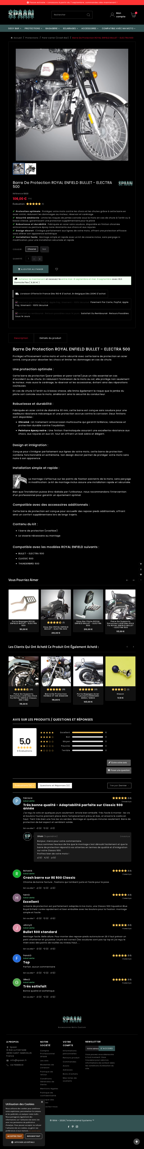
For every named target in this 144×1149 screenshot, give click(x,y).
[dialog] (24, 1122)
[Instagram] (77, 1126)
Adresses (68, 1070)
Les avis (44, 1060)
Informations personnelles (70, 1052)
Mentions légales (49, 1088)
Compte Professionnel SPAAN (47, 1053)
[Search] (88, 14)
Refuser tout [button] (33, 1136)
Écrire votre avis (119, 762)
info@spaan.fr (18, 1060)
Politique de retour (46, 1073)
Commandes (69, 1061)
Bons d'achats (70, 1074)
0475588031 (16, 1064)
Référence (18, 193)
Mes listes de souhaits (70, 1079)
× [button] (42, 1102)
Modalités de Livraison (47, 1066)
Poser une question (120, 770)
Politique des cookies (47, 1101)
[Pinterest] (73, 1126)
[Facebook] (68, 1126)
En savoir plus (34, 1131)
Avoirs (66, 1065)
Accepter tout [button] (14, 1136)
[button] (24, 1142)
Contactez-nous (49, 1106)
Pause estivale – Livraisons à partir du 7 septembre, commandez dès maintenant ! (73, 2)
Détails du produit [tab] (50, 338)
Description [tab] (21, 338)
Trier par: (114, 785)
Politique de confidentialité (48, 1094)
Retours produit (71, 1057)
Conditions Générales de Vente (47, 1081)
